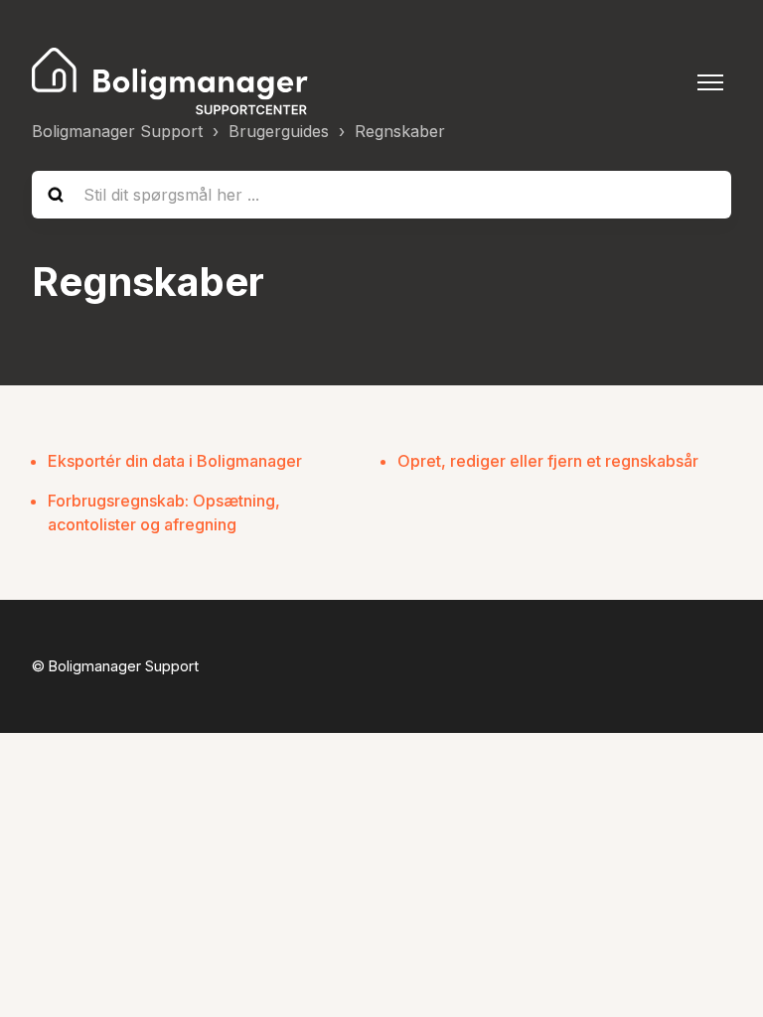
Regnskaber (400, 131)
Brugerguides (279, 131)
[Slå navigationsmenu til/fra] (710, 82)
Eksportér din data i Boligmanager (175, 461)
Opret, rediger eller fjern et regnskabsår (547, 461)
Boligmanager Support (117, 131)
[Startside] (170, 82)
